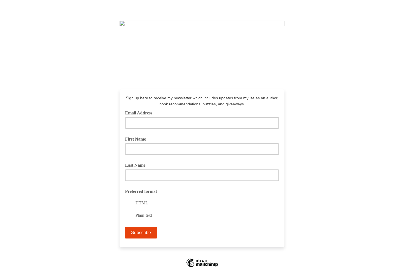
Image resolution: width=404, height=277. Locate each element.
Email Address (140, 112)
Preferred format (141, 191)
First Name (135, 139)
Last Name (135, 165)
